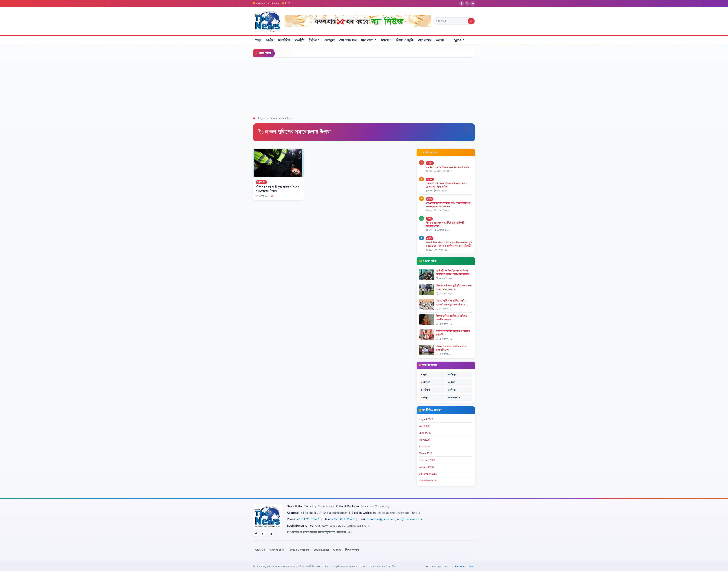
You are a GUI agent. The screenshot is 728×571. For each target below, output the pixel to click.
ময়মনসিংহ (455, 397)
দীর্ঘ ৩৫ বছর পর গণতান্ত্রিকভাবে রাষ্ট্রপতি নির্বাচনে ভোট (445, 225)
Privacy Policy (276, 549)
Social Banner (321, 549)
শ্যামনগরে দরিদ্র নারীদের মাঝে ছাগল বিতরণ (451, 348)
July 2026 (424, 426)
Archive (337, 549)
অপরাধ (386, 40)
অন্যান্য (441, 40)
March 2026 (425, 453)
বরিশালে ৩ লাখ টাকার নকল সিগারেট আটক (447, 167)
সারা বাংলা (368, 40)
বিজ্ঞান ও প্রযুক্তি (405, 40)
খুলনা (452, 382)
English (458, 40)
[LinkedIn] (472, 3)
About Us (260, 549)
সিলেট (453, 389)
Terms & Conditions (298, 549)
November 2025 (428, 480)
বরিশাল (426, 389)
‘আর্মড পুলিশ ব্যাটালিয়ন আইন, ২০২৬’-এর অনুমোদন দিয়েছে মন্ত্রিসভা (451, 304)
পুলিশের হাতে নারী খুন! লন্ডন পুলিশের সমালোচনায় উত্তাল (277, 189)
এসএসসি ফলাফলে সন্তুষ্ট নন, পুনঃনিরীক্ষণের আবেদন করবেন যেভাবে (448, 205)
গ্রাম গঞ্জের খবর (348, 40)
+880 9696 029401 (343, 519)
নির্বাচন (314, 40)
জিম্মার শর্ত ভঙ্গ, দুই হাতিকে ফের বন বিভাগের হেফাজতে (454, 287)
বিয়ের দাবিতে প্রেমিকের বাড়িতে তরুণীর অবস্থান (451, 318)
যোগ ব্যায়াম (424, 40)
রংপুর (425, 397)
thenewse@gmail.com (381, 519)
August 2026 (426, 419)
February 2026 (427, 460)
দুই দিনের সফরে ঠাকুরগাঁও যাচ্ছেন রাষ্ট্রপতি (453, 333)
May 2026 (424, 439)
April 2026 (424, 446)
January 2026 (426, 467)
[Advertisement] (364, 86)
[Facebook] (461, 3)
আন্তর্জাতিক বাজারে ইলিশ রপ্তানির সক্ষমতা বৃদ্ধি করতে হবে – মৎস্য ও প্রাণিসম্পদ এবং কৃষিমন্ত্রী (449, 244)
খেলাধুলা (329, 40)
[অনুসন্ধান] (471, 21)
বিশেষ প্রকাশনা (352, 549)
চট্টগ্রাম (453, 374)
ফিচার (429, 218)
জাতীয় (269, 40)
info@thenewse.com (410, 519)
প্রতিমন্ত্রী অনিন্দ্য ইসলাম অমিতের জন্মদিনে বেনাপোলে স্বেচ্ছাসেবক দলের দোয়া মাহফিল (452, 274)
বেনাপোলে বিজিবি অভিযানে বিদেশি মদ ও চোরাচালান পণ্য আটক (446, 185)
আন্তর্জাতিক (284, 40)
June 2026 (425, 432)
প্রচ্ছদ (258, 40)
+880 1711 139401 (308, 519)
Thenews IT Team (464, 566)
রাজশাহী (426, 382)
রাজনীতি (299, 40)
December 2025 (428, 473)
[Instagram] (467, 3)
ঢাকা (425, 374)
